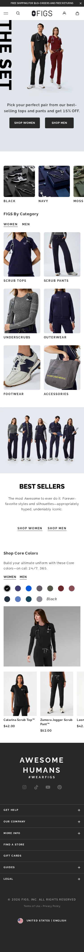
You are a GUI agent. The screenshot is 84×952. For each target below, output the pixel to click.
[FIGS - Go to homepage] (42, 13)
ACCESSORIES (56, 394)
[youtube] (48, 787)
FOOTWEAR (14, 394)
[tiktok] (36, 787)
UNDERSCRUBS (17, 337)
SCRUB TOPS (15, 280)
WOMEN (10, 577)
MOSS (78, 201)
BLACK (10, 201)
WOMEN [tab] (11, 224)
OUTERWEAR (55, 337)
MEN (23, 577)
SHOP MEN (59, 122)
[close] (80, 3)
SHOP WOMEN (24, 122)
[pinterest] (59, 787)
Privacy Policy (51, 906)
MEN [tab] (26, 224)
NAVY (43, 201)
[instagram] (24, 787)
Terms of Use (32, 906)
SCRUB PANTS (56, 280)
